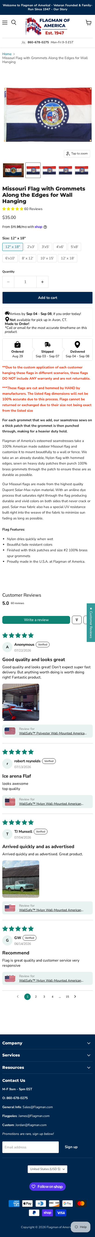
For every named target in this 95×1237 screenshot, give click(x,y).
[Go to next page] (76, 996)
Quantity (8, 272)
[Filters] (77, 620)
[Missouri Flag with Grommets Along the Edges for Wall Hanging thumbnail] (33, 170)
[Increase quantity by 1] (42, 282)
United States (45, 1169)
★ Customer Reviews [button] (91, 622)
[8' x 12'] (28, 263)
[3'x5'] (46, 252)
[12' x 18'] (68, 263)
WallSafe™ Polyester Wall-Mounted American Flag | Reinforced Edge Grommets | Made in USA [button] (52, 733)
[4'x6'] (60, 252)
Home (7, 54)
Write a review (36, 619)
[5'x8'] (75, 252)
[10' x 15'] (47, 263)
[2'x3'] (31, 252)
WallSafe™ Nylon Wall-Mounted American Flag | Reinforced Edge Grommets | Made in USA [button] (50, 804)
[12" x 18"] (13, 252)
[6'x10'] (10, 263)
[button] (13, 209)
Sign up (71, 1147)
